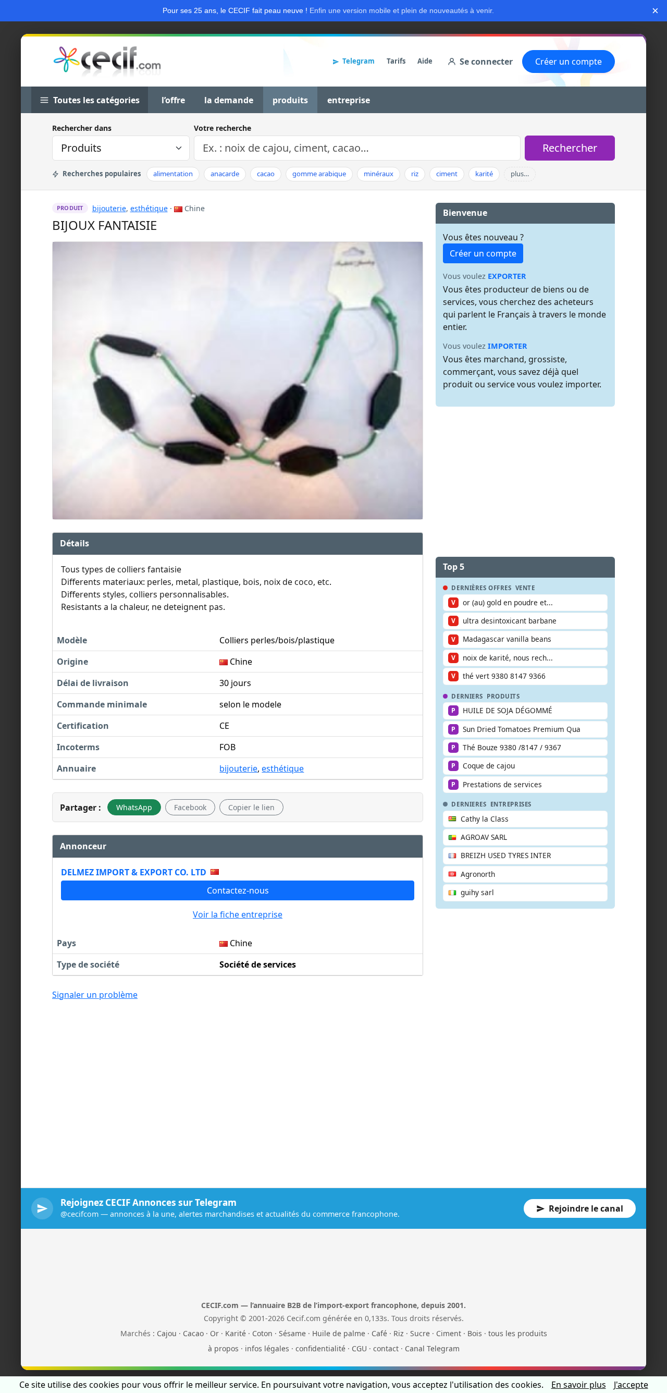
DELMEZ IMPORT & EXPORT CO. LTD (133, 872)
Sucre (420, 1333)
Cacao (193, 1333)
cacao (266, 173)
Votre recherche (222, 128)
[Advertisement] (237, 1086)
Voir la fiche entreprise (237, 914)
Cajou (167, 1333)
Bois (474, 1333)
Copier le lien (251, 807)
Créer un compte (568, 61)
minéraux (378, 173)
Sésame (292, 1333)
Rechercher (569, 148)
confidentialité (320, 1348)
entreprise (348, 100)
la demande (228, 100)
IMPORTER (507, 346)
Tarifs (396, 61)
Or (214, 1333)
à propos (223, 1348)
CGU (359, 1348)
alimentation (173, 173)
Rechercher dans (82, 128)
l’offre (173, 100)
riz (414, 173)
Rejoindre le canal (586, 1208)
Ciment (448, 1333)
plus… (520, 173)
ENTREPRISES (511, 804)
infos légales (267, 1348)
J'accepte (631, 1384)
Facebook (190, 807)
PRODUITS (503, 696)
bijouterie (109, 208)
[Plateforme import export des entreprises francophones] (107, 61)
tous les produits (517, 1333)
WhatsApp (134, 807)
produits (290, 100)
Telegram (358, 61)
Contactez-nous (238, 890)
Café (379, 1333)
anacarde (225, 173)
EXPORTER (507, 276)
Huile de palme (338, 1333)
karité (484, 173)
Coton (262, 1333)
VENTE (525, 588)
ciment (447, 173)
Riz (398, 1333)
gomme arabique (319, 173)
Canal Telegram (432, 1348)
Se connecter (486, 61)
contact (386, 1348)
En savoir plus (578, 1384)
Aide (425, 61)
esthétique (149, 208)
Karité (235, 1333)
